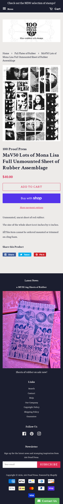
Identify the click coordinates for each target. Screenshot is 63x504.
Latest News (31, 280)
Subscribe (49, 464)
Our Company (31, 403)
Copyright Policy (31, 407)
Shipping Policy (31, 412)
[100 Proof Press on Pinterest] (32, 434)
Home (6, 53)
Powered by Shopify (48, 475)
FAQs (31, 398)
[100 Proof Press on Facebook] (24, 434)
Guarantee (31, 416)
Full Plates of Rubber (25, 53)
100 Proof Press (31, 475)
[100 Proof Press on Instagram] (39, 434)
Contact (31, 393)
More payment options (31, 207)
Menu (10, 9)
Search (31, 389)
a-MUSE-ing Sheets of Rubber (31, 287)
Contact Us (48, 500)
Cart (57, 9)
